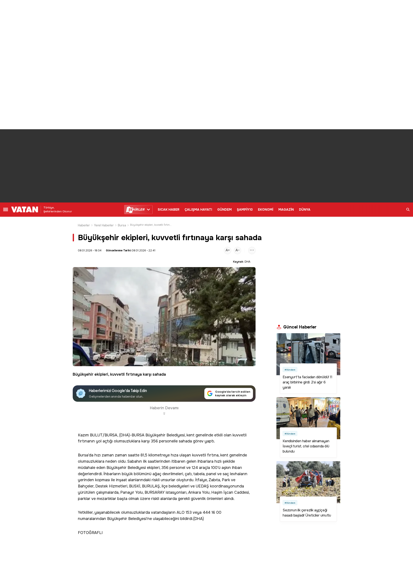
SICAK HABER (168, 209)
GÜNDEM (224, 209)
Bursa (122, 225)
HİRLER (136, 209)
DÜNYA (304, 209)
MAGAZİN (286, 209)
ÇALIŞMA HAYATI (198, 209)
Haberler (84, 225)
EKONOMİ (265, 209)
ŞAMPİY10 (245, 209)
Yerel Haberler (104, 225)
